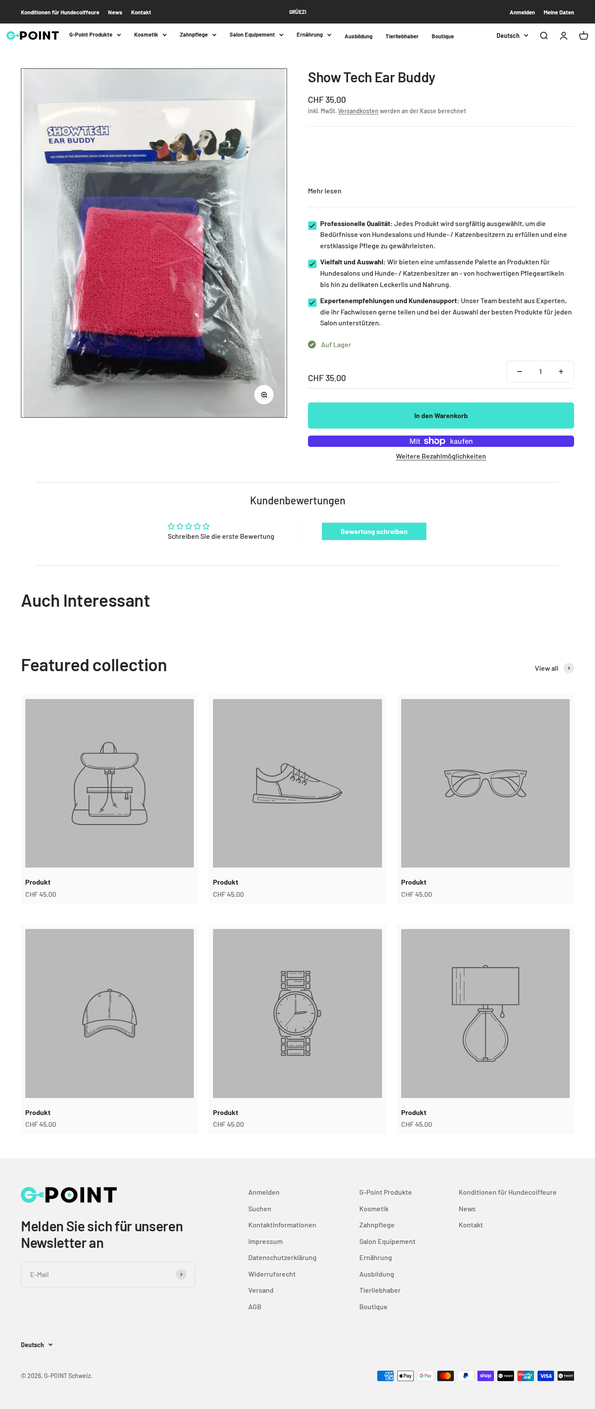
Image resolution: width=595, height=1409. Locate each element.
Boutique (443, 36)
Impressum (265, 1241)
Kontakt (141, 12)
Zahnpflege (194, 34)
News (115, 12)
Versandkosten (358, 111)
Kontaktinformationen (282, 1224)
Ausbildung (358, 36)
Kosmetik (146, 34)
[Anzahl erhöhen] (561, 371)
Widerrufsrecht (272, 1274)
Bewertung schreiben (374, 531)
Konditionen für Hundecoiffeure (60, 12)
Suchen (259, 1208)
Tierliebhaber (402, 36)
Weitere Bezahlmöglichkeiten (441, 456)
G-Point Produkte (90, 34)
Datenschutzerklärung (282, 1257)
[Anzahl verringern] (519, 371)
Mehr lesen (324, 190)
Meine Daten (559, 12)
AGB (254, 1306)
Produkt (38, 882)
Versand (261, 1290)
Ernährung (310, 34)
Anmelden (522, 12)
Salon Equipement (252, 34)
